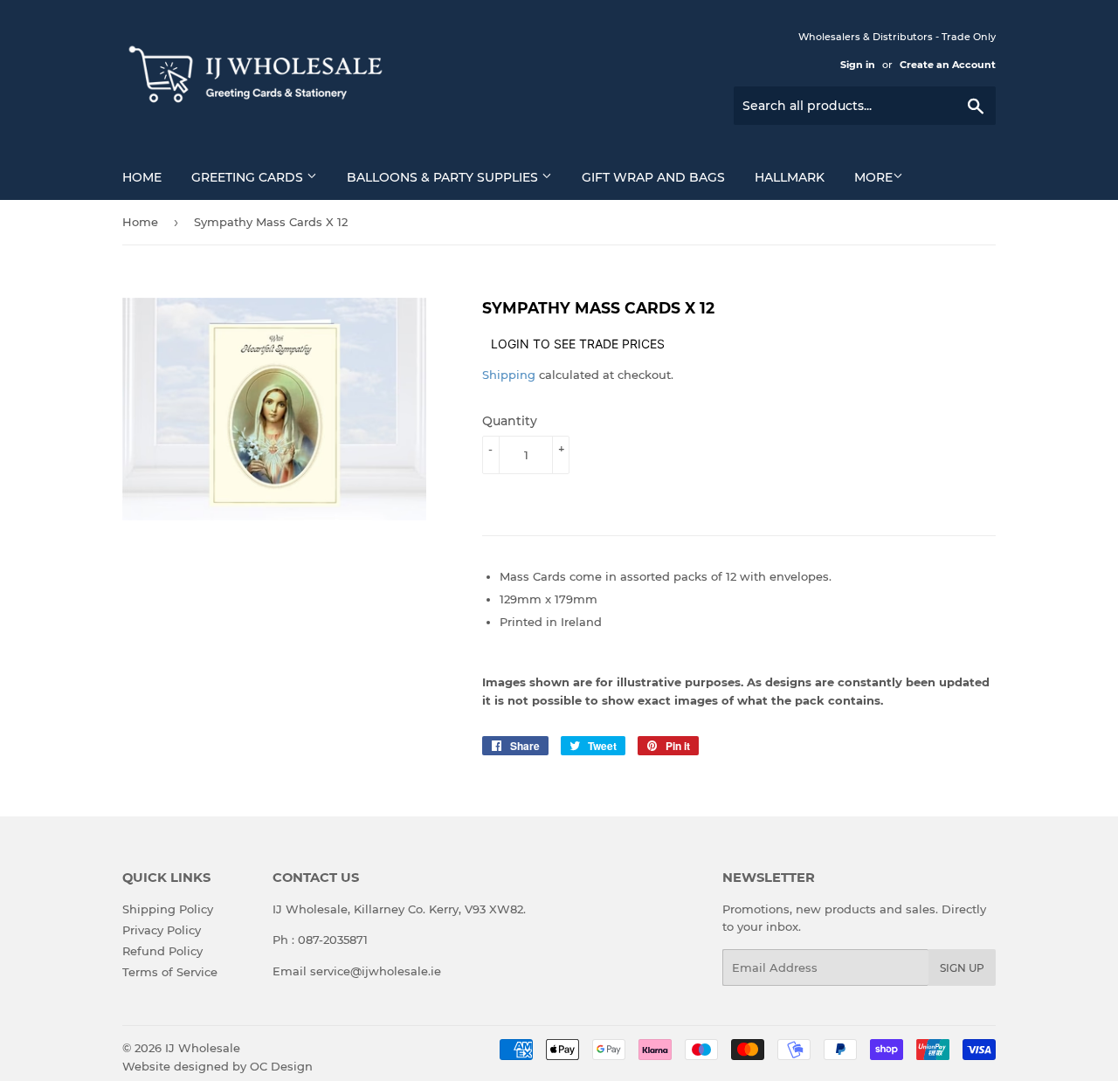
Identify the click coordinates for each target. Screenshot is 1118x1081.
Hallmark (790, 177)
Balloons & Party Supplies (444, 177)
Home (142, 177)
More (873, 177)
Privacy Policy (161, 930)
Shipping (508, 375)
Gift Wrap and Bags (653, 177)
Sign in (857, 65)
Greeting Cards (249, 177)
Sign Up (962, 967)
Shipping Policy (167, 909)
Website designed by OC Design (217, 1066)
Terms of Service (169, 972)
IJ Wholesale (202, 1048)
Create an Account (948, 65)
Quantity (509, 421)
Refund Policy (162, 951)
